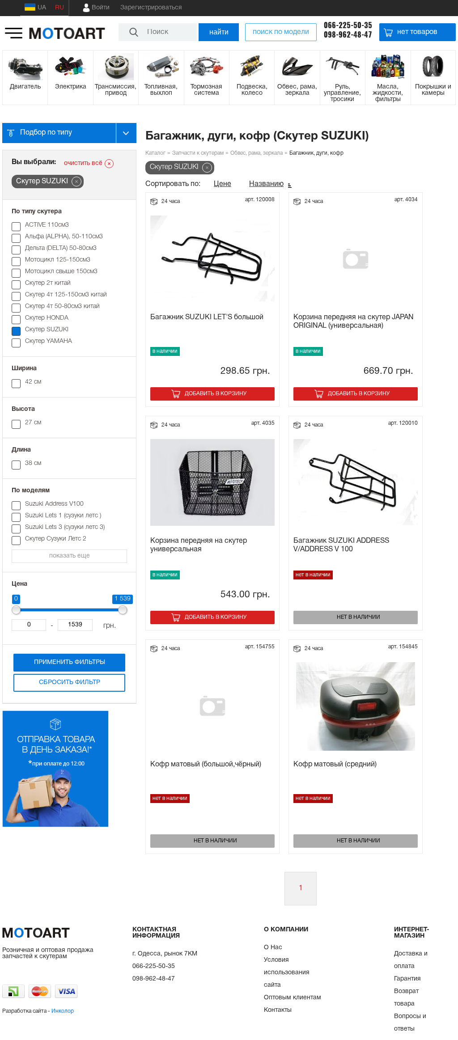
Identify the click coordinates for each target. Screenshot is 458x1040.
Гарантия (407, 979)
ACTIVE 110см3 (47, 225)
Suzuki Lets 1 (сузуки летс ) (63, 516)
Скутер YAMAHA (48, 341)
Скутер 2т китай (48, 283)
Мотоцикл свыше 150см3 (61, 272)
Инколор (62, 1011)
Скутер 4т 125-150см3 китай (66, 295)
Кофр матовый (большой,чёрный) (205, 764)
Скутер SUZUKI (46, 330)
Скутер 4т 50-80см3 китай (62, 306)
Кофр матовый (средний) (335, 764)
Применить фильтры (69, 662)
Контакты (278, 1010)
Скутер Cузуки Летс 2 (55, 539)
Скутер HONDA (46, 318)
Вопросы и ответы (410, 1023)
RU (59, 8)
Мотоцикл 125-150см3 (57, 260)
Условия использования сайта (287, 972)
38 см (33, 463)
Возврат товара (406, 998)
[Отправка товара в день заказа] (55, 826)
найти (219, 32)
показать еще (69, 556)
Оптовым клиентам (292, 998)
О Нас (273, 948)
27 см (33, 423)
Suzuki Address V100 (54, 504)
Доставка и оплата (411, 960)
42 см (33, 382)
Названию (266, 184)
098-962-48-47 (348, 34)
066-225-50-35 (348, 25)
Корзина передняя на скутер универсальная (198, 545)
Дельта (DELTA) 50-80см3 (61, 248)
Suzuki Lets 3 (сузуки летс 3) (65, 527)
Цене (222, 184)
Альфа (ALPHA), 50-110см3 (64, 237)
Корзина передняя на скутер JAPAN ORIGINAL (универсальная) (353, 321)
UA (42, 8)
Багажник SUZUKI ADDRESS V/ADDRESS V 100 (341, 545)
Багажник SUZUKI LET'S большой (206, 317)
